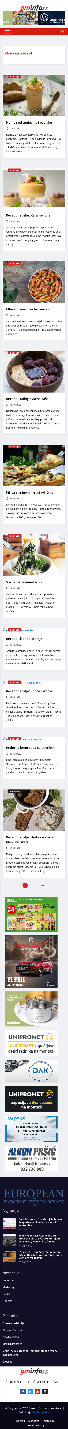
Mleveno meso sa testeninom (29, 309)
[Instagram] (45, 1391)
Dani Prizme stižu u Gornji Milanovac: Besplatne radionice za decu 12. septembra (41, 1222)
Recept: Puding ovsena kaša (27, 399)
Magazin (15, 791)
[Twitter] (30, 1391)
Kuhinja (15, 76)
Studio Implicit (41, 1412)
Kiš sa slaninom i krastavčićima (30, 492)
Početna (7, 1300)
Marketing (8, 1287)
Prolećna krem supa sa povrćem (30, 748)
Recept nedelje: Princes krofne (29, 691)
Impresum (8, 1280)
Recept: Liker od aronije (24, 639)
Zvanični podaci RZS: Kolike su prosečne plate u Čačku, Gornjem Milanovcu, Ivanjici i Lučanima (39, 1238)
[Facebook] (23, 1391)
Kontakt (7, 1294)
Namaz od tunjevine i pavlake (29, 122)
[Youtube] (37, 1391)
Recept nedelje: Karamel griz (28, 215)
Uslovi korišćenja (35, 1425)
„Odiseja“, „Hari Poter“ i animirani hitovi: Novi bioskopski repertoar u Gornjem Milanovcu (40, 1255)
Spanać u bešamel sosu (24, 582)
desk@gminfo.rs (12, 1343)
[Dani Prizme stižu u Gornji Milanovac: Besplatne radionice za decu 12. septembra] (9, 1223)
